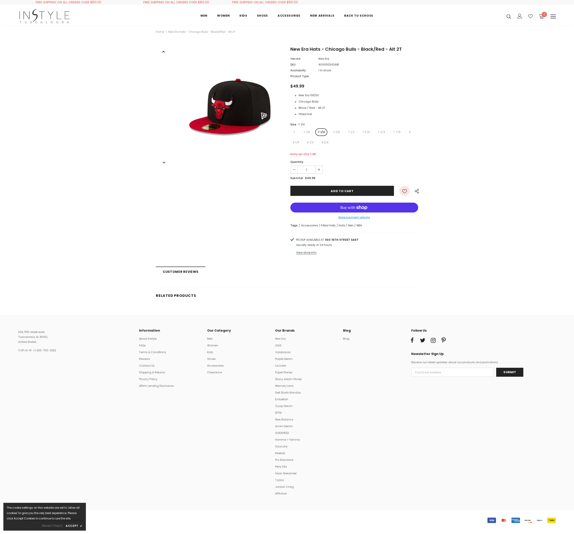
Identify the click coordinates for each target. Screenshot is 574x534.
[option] (230, 106)
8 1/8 (296, 142)
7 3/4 (381, 132)
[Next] (164, 162)
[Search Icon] (509, 16)
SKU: (293, 64)
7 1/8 (306, 132)
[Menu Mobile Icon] (553, 16)
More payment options (354, 217)
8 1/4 (310, 142)
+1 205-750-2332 (44, 350)
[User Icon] (519, 16)
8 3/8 (325, 142)
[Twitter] (423, 341)
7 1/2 (351, 132)
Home (160, 32)
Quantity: (297, 162)
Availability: (298, 70)
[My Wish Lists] (530, 16)
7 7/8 (396, 132)
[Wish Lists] (405, 191)
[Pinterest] (444, 341)
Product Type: (299, 76)
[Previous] (164, 51)
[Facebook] (412, 341)
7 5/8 (366, 132)
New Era (323, 59)
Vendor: (295, 59)
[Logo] (44, 16)
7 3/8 (336, 132)
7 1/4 (321, 132)
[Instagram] (433, 341)
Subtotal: (297, 178)
